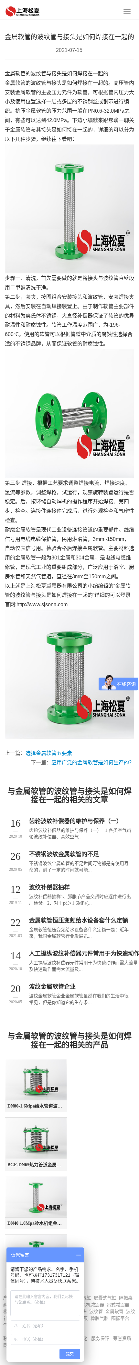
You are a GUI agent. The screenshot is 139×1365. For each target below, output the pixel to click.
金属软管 (114, 1311)
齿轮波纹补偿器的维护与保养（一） (75, 821)
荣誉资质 (122, 1338)
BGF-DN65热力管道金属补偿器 (35, 1164)
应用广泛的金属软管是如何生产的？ (92, 762)
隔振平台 (120, 1318)
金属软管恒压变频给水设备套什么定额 (78, 920)
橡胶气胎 (100, 1318)
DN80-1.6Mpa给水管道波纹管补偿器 (35, 1106)
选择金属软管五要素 (49, 753)
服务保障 (100, 1338)
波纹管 (96, 1311)
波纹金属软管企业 (52, 986)
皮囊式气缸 (105, 1297)
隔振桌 (126, 1297)
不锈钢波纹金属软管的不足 (64, 854)
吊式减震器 (118, 1304)
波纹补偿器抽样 (49, 887)
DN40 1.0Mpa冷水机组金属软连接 (35, 1223)
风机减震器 (92, 1304)
